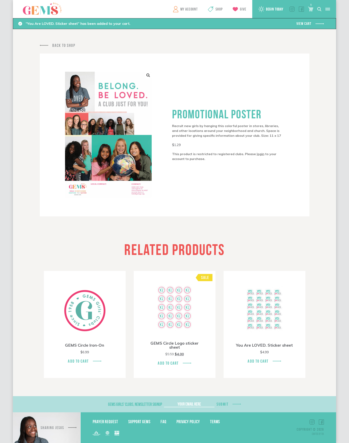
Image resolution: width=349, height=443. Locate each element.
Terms (215, 421)
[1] (310, 9)
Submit (223, 404)
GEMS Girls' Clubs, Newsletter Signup (135, 404)
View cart (303, 23)
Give (243, 9)
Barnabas (96, 433)
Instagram (292, 9)
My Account (189, 9)
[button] (148, 75)
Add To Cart (78, 361)
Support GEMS (139, 421)
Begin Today (274, 9)
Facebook (301, 9)
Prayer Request (105, 421)
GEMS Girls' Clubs (42, 9)
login (260, 154)
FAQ (163, 421)
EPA (117, 433)
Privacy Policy (188, 421)
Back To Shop (63, 45)
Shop (219, 9)
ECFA (107, 433)
